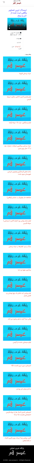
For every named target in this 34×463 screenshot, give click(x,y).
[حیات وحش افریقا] (17, 64)
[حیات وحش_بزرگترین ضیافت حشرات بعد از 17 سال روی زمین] (17, 137)
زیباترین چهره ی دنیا (24, 270)
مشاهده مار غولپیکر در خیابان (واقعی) (19, 197)
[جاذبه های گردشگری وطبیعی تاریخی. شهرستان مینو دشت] (17, 163)
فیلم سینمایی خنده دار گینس (22, 342)
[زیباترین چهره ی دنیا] (17, 261)
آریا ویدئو (17, 46)
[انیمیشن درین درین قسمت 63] (17, 356)
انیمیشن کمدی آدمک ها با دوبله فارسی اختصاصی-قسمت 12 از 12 (18, 413)
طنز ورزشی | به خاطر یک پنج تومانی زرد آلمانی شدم (18, 294)
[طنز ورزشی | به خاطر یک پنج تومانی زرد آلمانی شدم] (17, 284)
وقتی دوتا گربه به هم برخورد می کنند (19, 319)
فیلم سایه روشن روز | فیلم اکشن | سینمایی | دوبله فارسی (17, 222)
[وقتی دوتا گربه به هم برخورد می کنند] (17, 310)
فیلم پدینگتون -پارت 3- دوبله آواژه (20, 122)
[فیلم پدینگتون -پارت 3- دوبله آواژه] (17, 113)
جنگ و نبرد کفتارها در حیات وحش (20, 246)
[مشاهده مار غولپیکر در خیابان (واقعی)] (17, 188)
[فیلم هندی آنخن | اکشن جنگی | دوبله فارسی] (17, 88)
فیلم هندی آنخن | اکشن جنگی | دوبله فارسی (19, 98)
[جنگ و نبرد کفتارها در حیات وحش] (17, 237)
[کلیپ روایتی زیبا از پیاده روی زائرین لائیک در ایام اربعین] (17, 429)
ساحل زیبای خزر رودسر (23, 389)
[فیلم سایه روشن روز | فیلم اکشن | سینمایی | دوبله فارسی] (17, 212)
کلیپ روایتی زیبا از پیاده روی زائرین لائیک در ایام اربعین (18, 439)
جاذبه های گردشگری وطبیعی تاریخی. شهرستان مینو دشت (19, 173)
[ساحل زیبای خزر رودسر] (17, 380)
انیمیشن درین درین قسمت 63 (21, 365)
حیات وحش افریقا (25, 73)
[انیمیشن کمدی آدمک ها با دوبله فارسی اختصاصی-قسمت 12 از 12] (17, 403)
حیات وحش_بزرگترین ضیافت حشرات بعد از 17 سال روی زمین (17, 147)
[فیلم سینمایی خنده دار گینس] (17, 333)
